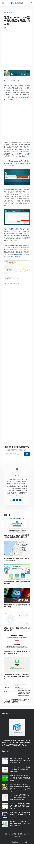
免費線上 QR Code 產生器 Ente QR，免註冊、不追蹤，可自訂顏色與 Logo (20, 778)
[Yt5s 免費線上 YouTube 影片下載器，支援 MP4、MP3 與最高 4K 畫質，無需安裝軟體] (5, 761)
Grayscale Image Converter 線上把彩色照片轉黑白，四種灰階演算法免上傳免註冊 (20, 769)
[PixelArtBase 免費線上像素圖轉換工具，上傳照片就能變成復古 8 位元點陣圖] (5, 806)
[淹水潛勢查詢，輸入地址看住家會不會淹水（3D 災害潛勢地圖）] (17, 548)
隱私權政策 (17, 836)
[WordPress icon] (20, 500)
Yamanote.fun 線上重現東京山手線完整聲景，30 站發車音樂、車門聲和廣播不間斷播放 (16, 676)
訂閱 (27, 454)
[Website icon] (17, 500)
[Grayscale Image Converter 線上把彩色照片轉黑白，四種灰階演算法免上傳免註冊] (17, 525)
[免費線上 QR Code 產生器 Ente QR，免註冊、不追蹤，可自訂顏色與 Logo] (5, 778)
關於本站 (7, 834)
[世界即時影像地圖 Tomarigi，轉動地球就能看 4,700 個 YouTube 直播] (5, 815)
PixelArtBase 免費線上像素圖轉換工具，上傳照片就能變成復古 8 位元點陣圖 (20, 806)
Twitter (20, 90)
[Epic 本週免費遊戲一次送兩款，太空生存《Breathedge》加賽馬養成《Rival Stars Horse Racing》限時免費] (5, 787)
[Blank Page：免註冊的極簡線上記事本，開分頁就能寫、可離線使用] (17, 690)
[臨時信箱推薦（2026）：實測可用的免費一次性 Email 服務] (17, 595)
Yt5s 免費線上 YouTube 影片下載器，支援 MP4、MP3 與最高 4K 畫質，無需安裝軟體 (20, 760)
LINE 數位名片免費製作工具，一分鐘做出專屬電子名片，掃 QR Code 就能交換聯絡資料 (20, 823)
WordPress (22, 842)
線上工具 (9, 12)
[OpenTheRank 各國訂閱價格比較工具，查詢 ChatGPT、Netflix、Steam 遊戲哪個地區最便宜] (5, 797)
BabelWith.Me (8, 86)
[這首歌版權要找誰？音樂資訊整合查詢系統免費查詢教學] (17, 571)
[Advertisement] (17, 49)
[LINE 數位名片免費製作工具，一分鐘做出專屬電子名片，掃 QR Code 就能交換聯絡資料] (5, 824)
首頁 (5, 12)
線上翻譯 (15, 229)
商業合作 (26, 834)
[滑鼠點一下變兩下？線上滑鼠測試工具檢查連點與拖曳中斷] (17, 618)
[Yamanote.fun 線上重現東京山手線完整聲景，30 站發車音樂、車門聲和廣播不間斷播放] (17, 664)
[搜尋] (31, 3)
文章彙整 (14, 834)
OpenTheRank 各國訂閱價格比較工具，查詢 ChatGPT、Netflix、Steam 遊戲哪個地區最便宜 (19, 797)
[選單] (3, 3)
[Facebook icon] (13, 500)
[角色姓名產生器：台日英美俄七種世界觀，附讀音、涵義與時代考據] (17, 641)
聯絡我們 (20, 834)
